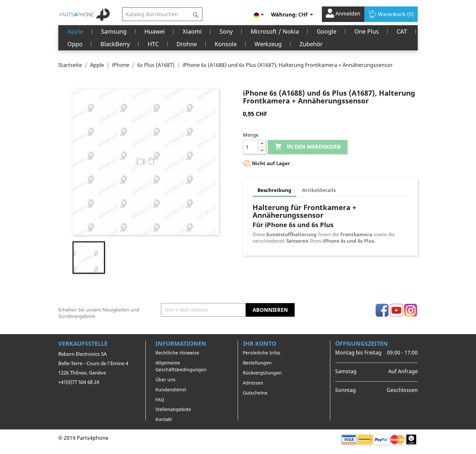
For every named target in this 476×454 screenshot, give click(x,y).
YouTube (396, 310)
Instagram (410, 310)
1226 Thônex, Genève (82, 372)
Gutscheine (255, 393)
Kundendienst (170, 389)
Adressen (253, 383)
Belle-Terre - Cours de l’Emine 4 (93, 363)
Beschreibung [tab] (274, 190)
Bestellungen (257, 363)
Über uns (165, 379)
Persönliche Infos (261, 353)
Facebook (382, 310)
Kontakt (163, 419)
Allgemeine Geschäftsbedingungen (181, 366)
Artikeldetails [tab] (319, 190)
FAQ (159, 399)
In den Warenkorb (308, 147)
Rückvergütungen (262, 373)
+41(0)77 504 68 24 (78, 382)
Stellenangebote (173, 409)
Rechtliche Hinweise (177, 353)
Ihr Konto (259, 343)
